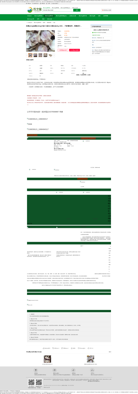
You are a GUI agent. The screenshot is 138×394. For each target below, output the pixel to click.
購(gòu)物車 (55, 3)
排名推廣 (61, 380)
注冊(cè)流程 (92, 379)
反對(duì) (56, 348)
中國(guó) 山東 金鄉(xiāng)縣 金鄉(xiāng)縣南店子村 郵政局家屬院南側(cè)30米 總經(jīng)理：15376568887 (101, 52)
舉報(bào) (66, 348)
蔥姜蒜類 (49, 22)
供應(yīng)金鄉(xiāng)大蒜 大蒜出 (90, 364)
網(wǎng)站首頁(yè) (47, 379)
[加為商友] (105, 40)
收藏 (74, 348)
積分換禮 (73, 380)
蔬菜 (44, 22)
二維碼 (48, 3)
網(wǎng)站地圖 (56, 380)
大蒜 (54, 22)
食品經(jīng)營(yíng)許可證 (58, 379)
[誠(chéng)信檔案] (102, 32)
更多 (110, 351)
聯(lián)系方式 (105, 379)
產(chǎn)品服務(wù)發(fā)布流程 (82, 379)
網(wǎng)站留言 (79, 380)
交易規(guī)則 (72, 379)
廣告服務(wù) (67, 380)
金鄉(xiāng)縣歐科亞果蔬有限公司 (101, 30)
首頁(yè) (30, 22)
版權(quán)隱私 (95, 380)
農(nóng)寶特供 (37, 22)
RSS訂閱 (85, 380)
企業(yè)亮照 (66, 379)
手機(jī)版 (43, 3)
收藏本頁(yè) (36, 3)
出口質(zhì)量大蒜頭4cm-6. (47, 364)
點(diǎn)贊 (47, 348)
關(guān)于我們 (99, 379)
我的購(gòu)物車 (107, 10)
